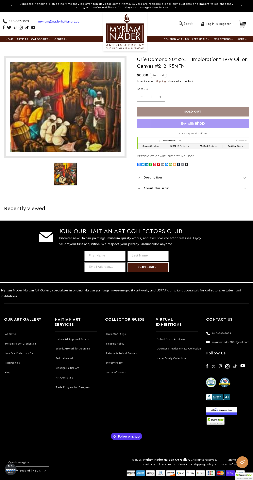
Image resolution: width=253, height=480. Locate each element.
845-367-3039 (19, 21)
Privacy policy (154, 464)
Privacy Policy (114, 363)
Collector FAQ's (116, 334)
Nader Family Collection (171, 358)
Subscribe (148, 267)
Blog (7, 372)
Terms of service (178, 464)
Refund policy (236, 459)
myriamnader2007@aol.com (230, 342)
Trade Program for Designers (73, 387)
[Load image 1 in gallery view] (65, 174)
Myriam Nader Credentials (20, 343)
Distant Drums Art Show (171, 339)
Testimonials (12, 363)
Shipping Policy (115, 343)
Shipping (161, 81)
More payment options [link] (192, 133)
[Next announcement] (241, 6)
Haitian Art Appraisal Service (73, 339)
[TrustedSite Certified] (215, 421)
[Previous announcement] (11, 6)
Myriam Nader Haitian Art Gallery (166, 459)
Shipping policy (203, 464)
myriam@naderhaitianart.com (60, 21)
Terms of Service (116, 372)
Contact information (231, 464)
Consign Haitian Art (67, 368)
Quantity (142, 88)
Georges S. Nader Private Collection (179, 348)
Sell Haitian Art (64, 358)
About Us (10, 334)
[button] (186, 23)
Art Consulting (64, 377)
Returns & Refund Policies (121, 353)
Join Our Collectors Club (20, 353)
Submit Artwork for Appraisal (73, 348)
